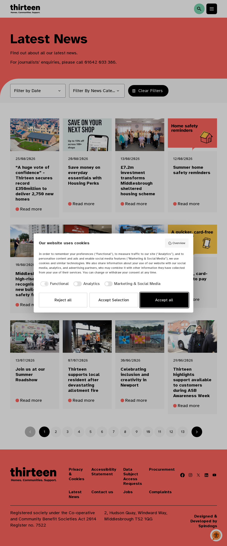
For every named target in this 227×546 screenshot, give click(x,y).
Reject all (63, 300)
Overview (178, 243)
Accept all (164, 300)
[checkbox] (54, 284)
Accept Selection (113, 300)
